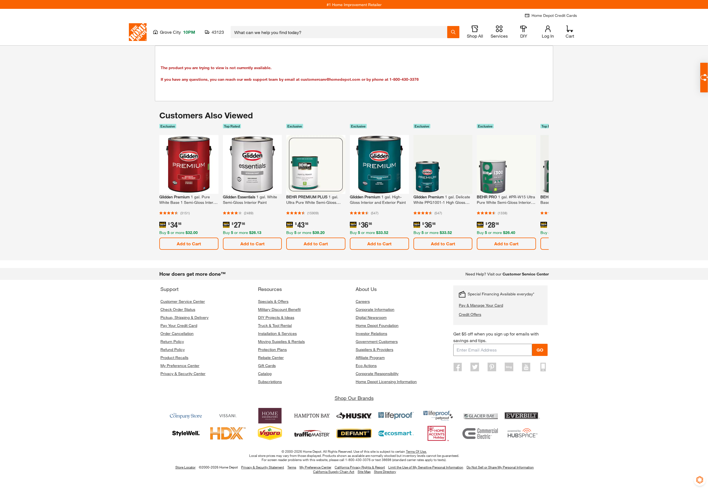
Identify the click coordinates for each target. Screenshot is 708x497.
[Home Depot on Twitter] (474, 367)
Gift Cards (267, 365)
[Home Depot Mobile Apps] (543, 367)
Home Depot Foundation (377, 325)
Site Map (364, 472)
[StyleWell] (186, 433)
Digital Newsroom (371, 317)
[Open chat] (704, 77)
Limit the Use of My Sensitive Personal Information (425, 467)
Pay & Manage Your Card (481, 305)
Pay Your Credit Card (178, 325)
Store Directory (385, 472)
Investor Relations (371, 333)
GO (540, 349)
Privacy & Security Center (182, 373)
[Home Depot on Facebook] (457, 367)
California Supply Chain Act (333, 471)
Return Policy (172, 341)
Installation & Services (277, 333)
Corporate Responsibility (377, 373)
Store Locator (185, 467)
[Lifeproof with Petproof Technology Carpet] (438, 415)
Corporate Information (375, 309)
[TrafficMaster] (312, 433)
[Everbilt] (522, 415)
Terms (291, 467)
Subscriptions (270, 381)
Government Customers (377, 341)
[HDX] (228, 433)
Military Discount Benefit (279, 309)
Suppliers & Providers (374, 349)
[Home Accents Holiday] (438, 433)
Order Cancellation (177, 333)
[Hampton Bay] (312, 415)
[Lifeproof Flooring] (396, 415)
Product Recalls (174, 357)
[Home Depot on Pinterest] (492, 367)
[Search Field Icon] (453, 32)
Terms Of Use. (416, 451)
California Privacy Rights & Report (360, 467)
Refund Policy (172, 349)
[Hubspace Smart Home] (522, 433)
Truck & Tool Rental (275, 325)
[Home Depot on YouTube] (526, 367)
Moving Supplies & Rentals (281, 341)
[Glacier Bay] (480, 415)
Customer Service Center (182, 301)
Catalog (265, 373)
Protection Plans (272, 349)
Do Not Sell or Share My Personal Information (500, 467)
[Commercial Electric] (480, 433)
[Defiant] (354, 433)
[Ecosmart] (396, 433)
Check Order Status (177, 309)
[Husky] (354, 415)
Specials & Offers (273, 301)
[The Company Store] (186, 415)
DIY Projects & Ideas (276, 317)
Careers (363, 301)
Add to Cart (189, 243)
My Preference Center (179, 365)
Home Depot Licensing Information (386, 381)
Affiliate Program (370, 357)
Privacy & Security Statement (262, 467)
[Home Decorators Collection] (270, 415)
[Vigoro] (270, 433)
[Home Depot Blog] (508, 367)
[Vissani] (228, 415)
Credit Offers (470, 314)
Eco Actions (366, 365)
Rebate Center (271, 357)
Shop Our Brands (354, 398)
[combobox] (339, 32)
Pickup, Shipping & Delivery (184, 317)
